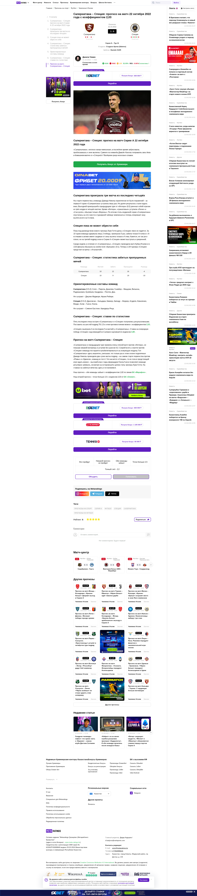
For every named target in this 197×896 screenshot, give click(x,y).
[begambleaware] (108, 874)
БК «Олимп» (129, 377)
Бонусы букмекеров (97, 759)
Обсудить (93, 477)
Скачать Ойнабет (136, 763)
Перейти (112, 83)
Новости (47, 2)
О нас (48, 792)
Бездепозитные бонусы (96, 763)
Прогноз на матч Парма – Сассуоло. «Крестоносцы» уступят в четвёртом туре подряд (85, 641)
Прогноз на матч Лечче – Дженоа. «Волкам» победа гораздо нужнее (85, 616)
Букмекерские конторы (79, 2)
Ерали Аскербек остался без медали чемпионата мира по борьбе (181, 375)
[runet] (48, 874)
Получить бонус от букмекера (112, 164)
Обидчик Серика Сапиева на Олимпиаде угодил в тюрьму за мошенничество (181, 37)
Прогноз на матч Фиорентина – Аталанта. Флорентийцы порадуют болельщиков (112, 667)
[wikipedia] (75, 874)
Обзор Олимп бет (52, 770)
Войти (176, 3)
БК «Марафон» (139, 372)
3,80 (133, 332)
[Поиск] (153, 2)
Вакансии (49, 796)
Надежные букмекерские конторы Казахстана (67, 759)
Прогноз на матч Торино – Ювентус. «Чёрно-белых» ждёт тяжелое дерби (112, 593)
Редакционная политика (55, 821)
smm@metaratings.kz (120, 848)
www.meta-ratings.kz (72, 842)
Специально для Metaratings (56, 799)
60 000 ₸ (131, 442)
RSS (47, 803)
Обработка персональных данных (58, 818)
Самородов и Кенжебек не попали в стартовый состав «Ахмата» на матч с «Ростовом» (180, 73)
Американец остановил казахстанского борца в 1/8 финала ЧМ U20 (180, 252)
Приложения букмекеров (55, 766)
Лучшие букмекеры (53, 763)
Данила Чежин (89, 57)
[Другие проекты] (22, 3)
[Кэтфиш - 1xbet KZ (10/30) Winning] (98, 893)
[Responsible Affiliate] (142, 874)
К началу (53, 15)
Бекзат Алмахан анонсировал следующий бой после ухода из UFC (181, 183)
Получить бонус (58, 92)
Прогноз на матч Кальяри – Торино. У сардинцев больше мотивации (138, 688)
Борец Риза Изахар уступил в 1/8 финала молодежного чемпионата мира (181, 200)
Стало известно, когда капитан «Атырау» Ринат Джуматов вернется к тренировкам (182, 128)
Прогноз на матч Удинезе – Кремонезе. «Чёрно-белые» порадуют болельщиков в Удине (138, 667)
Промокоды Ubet (116, 773)
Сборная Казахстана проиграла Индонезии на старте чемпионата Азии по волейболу (182, 318)
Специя (135, 34)
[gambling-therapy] (124, 874)
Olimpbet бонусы (116, 766)
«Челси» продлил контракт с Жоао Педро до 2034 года (181, 283)
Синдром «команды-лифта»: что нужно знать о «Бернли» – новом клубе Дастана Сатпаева (85, 739)
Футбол (108, 508)
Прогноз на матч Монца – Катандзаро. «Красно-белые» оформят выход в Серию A (85, 594)
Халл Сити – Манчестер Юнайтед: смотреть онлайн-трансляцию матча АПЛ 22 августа (181, 356)
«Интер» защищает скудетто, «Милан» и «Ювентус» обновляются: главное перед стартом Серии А (138, 740)
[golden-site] (59, 874)
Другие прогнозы (84, 579)
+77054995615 (117, 851)
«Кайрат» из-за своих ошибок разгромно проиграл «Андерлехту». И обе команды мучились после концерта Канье (112, 740)
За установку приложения (93, 771)
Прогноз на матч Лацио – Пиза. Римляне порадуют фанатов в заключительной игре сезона (138, 642)
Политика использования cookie (58, 814)
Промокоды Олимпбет (118, 763)
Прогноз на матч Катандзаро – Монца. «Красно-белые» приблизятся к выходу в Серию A (112, 618)
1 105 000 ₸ (131, 425)
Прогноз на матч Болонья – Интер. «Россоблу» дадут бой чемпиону (85, 666)
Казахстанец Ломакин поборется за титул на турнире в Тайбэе (182, 299)
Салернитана (89, 34)
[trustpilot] (91, 874)
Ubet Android (134, 773)
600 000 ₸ (131, 76)
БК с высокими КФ (138, 759)
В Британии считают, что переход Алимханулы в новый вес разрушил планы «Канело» (182, 20)
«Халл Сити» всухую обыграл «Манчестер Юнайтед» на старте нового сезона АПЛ (181, 91)
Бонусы (94, 2)
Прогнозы (64, 2)
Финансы (91, 804)
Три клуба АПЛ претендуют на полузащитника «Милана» (181, 269)
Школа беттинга (105, 2)
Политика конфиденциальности (58, 807)
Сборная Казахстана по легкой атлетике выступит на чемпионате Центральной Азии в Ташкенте (182, 165)
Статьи (55, 2)
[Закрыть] (193, 892)
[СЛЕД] (150, 564)
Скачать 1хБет (135, 766)
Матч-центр (37, 2)
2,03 (148, 324)
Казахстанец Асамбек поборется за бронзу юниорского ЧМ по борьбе (180, 417)
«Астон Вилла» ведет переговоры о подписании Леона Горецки (180, 146)
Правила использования (55, 810)
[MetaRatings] (53, 831)
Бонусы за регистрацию (97, 766)
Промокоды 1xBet (116, 770)
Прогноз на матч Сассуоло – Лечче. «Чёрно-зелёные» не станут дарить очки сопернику (83, 690)
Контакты (49, 788)
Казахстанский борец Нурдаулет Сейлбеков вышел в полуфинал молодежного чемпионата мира (181, 110)
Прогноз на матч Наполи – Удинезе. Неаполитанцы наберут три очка (138, 616)
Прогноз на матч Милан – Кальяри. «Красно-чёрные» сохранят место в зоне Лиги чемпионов (138, 594)
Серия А (98, 508)
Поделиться (141, 519)
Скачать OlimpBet (136, 770)
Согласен (143, 880)
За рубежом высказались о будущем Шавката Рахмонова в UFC (181, 217)
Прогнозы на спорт (83, 508)
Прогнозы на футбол (83, 513)
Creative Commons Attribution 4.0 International (97, 862)
